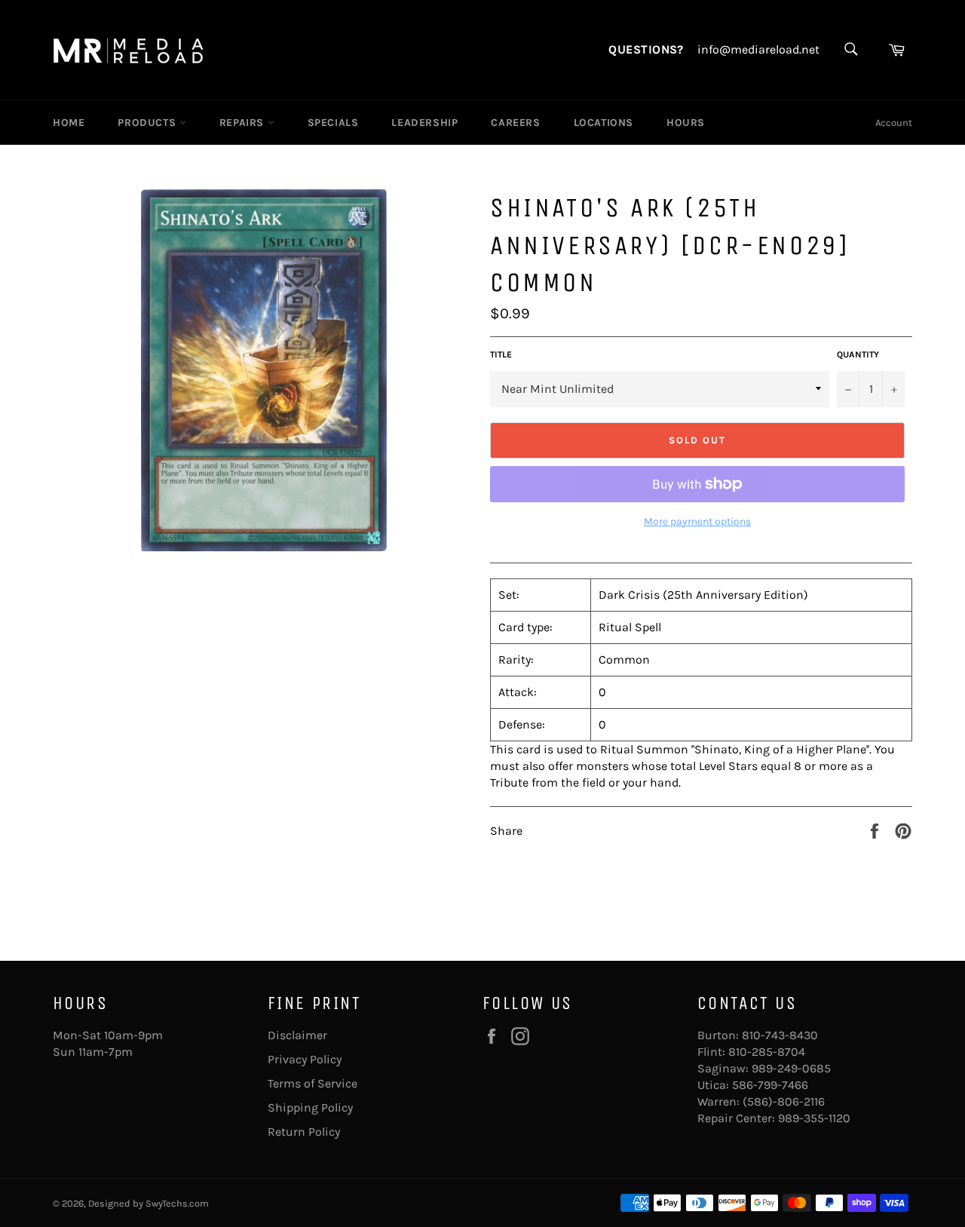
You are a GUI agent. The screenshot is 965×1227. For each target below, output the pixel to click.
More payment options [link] (697, 521)
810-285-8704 (766, 1051)
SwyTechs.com (177, 1203)
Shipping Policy (310, 1107)
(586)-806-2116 (784, 1101)
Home (68, 122)
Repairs (243, 122)
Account (893, 122)
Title (501, 354)
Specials (333, 122)
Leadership (424, 122)
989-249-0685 (791, 1068)
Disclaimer (297, 1035)
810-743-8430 (780, 1035)
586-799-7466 (770, 1085)
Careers (515, 122)
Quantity (858, 354)
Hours (685, 122)
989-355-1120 (814, 1118)
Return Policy (304, 1131)
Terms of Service (312, 1083)
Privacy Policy (305, 1059)
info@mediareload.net (758, 50)
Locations (603, 122)
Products (148, 122)
